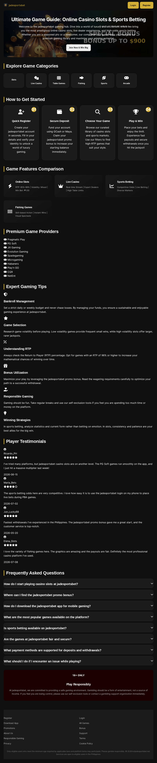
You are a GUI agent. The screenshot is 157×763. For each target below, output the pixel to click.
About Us (8, 733)
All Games (84, 723)
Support (83, 733)
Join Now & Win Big (78, 47)
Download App (11, 723)
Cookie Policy (86, 743)
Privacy (7, 743)
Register (147, 5)
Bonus (82, 728)
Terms (82, 738)
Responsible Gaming (14, 738)
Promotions (9, 728)
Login (133, 5)
